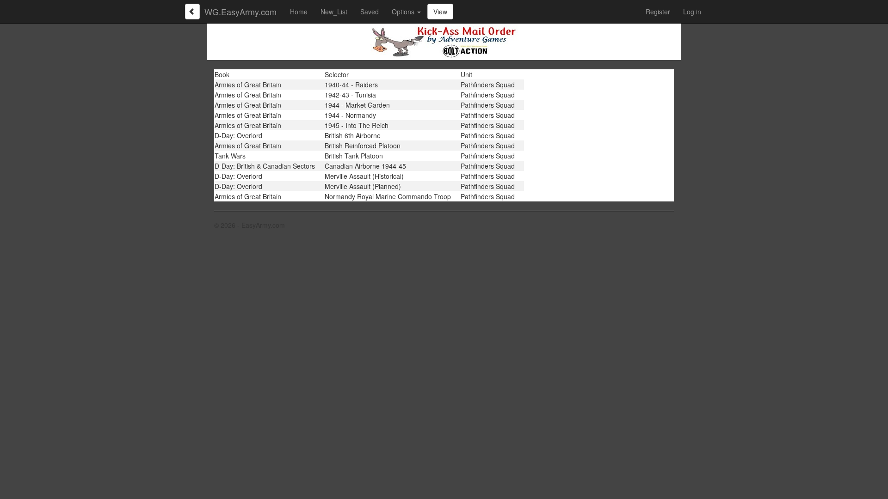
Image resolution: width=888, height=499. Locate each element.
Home (299, 11)
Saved (369, 11)
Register (658, 11)
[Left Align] (192, 11)
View (440, 11)
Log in (692, 11)
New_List (334, 11)
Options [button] (404, 11)
